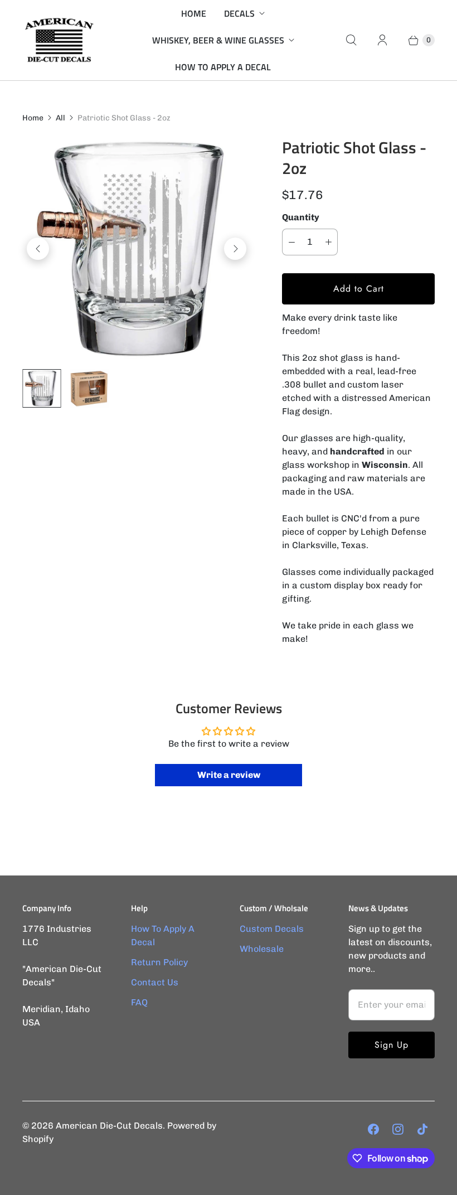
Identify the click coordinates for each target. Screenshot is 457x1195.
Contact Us (154, 982)
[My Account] (382, 40)
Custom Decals (272, 928)
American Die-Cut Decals (109, 1125)
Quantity (300, 217)
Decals (239, 13)
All (60, 118)
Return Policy (159, 962)
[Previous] (38, 249)
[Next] (235, 249)
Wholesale (262, 949)
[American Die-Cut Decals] (58, 40)
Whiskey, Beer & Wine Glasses (218, 40)
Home (193, 13)
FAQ (139, 1002)
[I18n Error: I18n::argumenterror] (41, 388)
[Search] (351, 40)
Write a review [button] (228, 775)
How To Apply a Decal (223, 67)
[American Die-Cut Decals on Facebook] (373, 1129)
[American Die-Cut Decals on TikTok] (422, 1129)
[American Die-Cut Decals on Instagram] (398, 1129)
